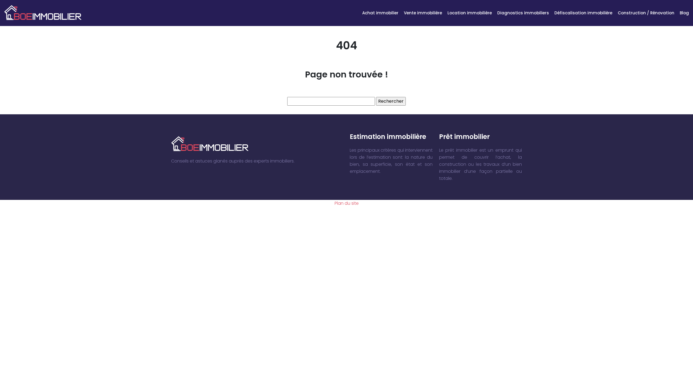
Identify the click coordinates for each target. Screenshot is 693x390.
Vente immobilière (423, 13)
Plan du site (347, 203)
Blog (684, 13)
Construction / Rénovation (646, 13)
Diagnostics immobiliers (523, 13)
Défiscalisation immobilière (583, 13)
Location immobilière (469, 13)
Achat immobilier (380, 13)
